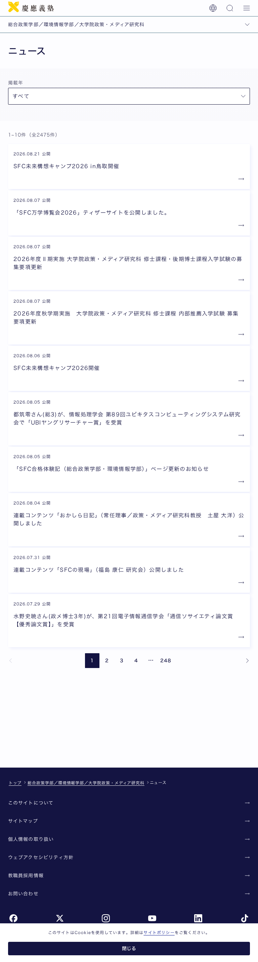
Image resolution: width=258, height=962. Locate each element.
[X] (60, 918)
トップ (15, 783)
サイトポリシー (158, 932)
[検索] (230, 8)
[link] (11, 661)
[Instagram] (106, 918)
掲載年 (15, 82)
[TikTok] (244, 918)
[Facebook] (13, 918)
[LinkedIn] (198, 918)
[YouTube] (152, 918)
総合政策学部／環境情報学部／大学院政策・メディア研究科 (86, 783)
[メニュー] (247, 8)
